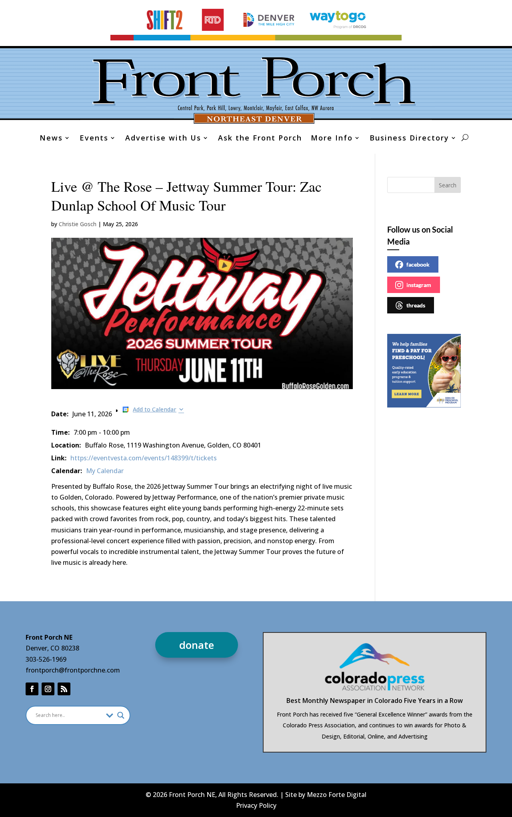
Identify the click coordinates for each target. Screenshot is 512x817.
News (51, 139)
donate (196, 645)
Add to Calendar (154, 409)
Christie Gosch (77, 224)
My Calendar (105, 470)
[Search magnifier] (120, 715)
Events (94, 139)
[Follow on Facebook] (32, 689)
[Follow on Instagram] (48, 689)
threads (415, 305)
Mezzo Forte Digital (336, 794)
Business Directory (409, 139)
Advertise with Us (163, 139)
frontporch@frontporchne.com (73, 670)
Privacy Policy (256, 805)
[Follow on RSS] (64, 689)
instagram (418, 284)
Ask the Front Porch (260, 139)
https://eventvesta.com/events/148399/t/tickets (143, 458)
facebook (418, 264)
